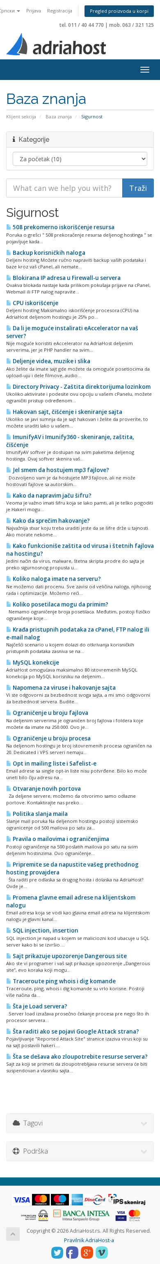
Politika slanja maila (39, 814)
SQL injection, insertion (44, 930)
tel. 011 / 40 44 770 (81, 24)
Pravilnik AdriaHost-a (89, 1240)
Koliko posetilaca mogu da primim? (59, 604)
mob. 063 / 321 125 (131, 24)
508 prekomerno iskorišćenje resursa (62, 227)
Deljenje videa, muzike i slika (50, 361)
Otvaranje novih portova (46, 788)
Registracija (59, 10)
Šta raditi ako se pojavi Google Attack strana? (75, 1031)
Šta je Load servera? (39, 1006)
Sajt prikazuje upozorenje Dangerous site (69, 956)
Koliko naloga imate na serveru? (56, 579)
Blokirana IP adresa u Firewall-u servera (66, 278)
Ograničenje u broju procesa (51, 738)
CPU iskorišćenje (34, 303)
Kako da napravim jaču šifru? (51, 495)
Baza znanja (59, 116)
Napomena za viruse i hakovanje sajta (63, 687)
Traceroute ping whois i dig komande (63, 981)
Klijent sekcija (21, 116)
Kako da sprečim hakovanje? (50, 520)
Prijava (33, 10)
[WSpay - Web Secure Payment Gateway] (34, 1215)
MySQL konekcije (35, 662)
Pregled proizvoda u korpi (119, 11)
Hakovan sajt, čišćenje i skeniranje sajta (66, 412)
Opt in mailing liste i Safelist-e (53, 763)
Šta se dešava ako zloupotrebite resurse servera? (79, 1056)
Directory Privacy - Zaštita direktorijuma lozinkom (81, 386)
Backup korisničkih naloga (48, 252)
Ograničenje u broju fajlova (49, 713)
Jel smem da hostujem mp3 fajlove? (60, 470)
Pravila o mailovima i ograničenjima (60, 839)
